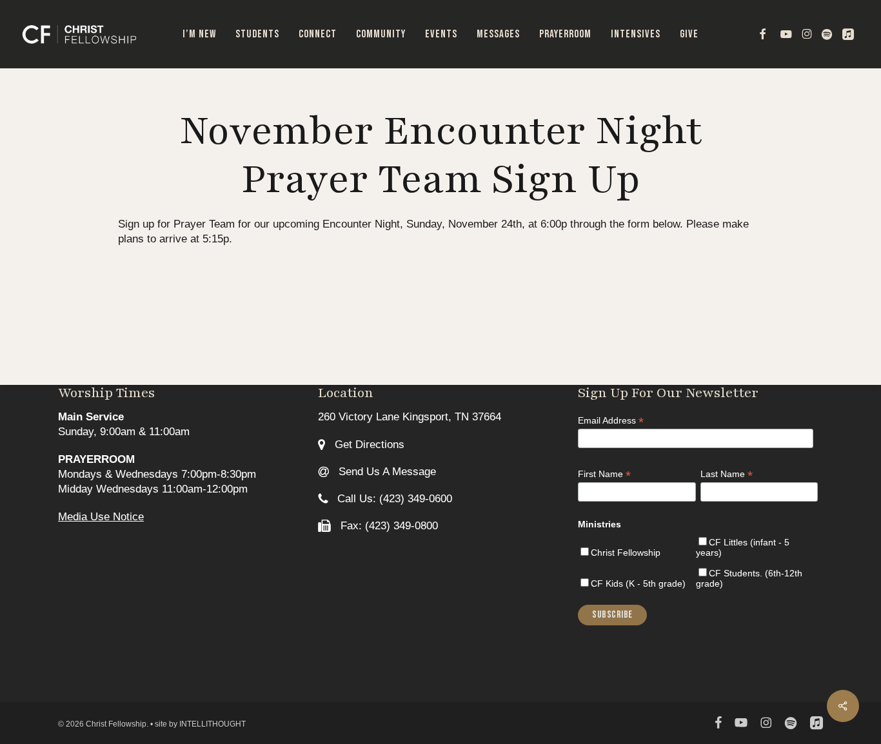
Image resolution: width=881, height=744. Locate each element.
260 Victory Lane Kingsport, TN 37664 (409, 417)
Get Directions (368, 444)
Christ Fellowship (625, 552)
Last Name (726, 474)
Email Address (611, 421)
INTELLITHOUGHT (212, 724)
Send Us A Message (385, 471)
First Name (604, 474)
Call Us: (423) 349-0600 (393, 499)
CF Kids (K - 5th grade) (638, 583)
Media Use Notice (101, 517)
